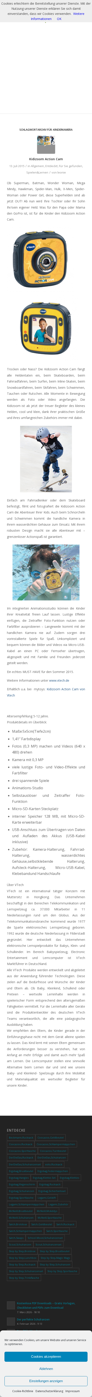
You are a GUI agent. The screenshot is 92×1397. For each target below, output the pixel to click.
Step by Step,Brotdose (22, 1251)
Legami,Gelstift (47, 1197)
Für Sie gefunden (70, 166)
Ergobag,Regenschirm (22, 1184)
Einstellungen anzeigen (46, 1381)
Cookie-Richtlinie (22, 1391)
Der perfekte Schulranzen (33, 1319)
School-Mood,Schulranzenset (45, 1237)
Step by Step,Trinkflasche (24, 1277)
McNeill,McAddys (47, 1211)
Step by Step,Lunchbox (22, 1257)
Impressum (72, 1391)
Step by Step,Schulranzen (55, 1264)
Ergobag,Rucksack (50, 1184)
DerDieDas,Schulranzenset (25, 1164)
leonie (61, 172)
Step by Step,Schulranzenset (26, 1271)
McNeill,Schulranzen (21, 1217)
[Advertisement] (46, 71)
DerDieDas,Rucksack (21, 1157)
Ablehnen (46, 1369)
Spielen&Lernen (37, 172)
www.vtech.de (59, 680)
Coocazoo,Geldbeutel (51, 1137)
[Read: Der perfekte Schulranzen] (11, 1322)
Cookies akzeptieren (46, 1356)
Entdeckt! (51, 166)
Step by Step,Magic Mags (55, 1257)
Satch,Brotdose (18, 1224)
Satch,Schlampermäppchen (25, 1231)
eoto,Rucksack (53, 1164)
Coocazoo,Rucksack (20, 1144)
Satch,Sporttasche (57, 1231)
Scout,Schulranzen (20, 1244)
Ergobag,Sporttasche (21, 1197)
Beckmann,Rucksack (21, 1137)
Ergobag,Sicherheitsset (52, 1191)
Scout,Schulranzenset (48, 1244)
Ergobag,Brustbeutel (21, 1171)
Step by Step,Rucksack (22, 1264)
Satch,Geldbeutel (41, 1224)
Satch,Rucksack (65, 1224)
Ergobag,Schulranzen (21, 1191)
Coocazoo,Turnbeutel (53, 1150)
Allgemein (37, 166)
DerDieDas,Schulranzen (52, 1157)
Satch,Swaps (16, 1237)
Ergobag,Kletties (69, 1177)
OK (59, 19)
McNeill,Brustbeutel (21, 1211)
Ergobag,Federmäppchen (53, 1171)
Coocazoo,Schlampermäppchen (56, 1144)
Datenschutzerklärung (49, 1391)
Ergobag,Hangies (19, 1177)
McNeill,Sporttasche (50, 1217)
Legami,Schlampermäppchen (26, 1204)
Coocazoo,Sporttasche (22, 1150)
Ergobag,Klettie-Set (44, 1177)
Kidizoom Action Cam (46, 159)
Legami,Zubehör (58, 1204)
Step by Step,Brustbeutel (54, 1251)
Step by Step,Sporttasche (62, 1271)
